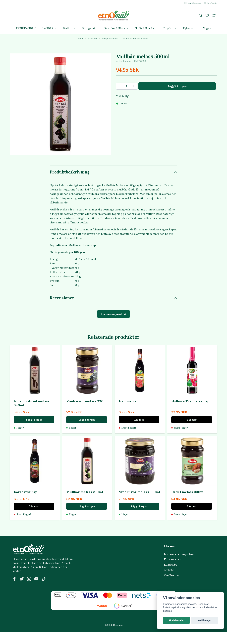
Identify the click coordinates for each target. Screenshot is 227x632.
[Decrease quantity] (120, 86)
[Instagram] (29, 579)
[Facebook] (14, 579)
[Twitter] (22, 579)
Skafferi (92, 38)
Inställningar (205, 620)
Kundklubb (170, 564)
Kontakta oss (172, 559)
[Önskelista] (207, 15)
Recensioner (62, 298)
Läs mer (139, 419)
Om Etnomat (172, 575)
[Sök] (200, 15)
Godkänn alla (176, 620)
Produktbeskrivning (70, 172)
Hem (80, 38)
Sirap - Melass (110, 38)
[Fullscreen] (60, 104)
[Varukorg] (214, 15)
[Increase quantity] (133, 86)
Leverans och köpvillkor (179, 554)
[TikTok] (44, 579)
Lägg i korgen (34, 419)
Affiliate (169, 570)
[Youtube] (36, 579)
